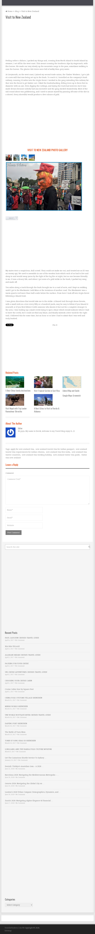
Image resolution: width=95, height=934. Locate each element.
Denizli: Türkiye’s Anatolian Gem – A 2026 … (24, 766)
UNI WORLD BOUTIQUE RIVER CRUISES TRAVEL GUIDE (28, 715)
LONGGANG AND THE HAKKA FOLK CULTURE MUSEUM (28, 749)
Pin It (55, 325)
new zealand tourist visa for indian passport (55, 449)
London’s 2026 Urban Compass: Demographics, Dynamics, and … (33, 792)
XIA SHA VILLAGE (12, 646)
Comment (10, 473)
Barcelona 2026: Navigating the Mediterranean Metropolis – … (32, 775)
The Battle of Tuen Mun (15, 732)
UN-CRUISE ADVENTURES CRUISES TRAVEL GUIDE (26, 672)
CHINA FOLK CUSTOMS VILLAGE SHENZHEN (23, 698)
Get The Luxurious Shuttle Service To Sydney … (25, 758)
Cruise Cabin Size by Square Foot (19, 689)
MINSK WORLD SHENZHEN (16, 706)
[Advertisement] (47, 39)
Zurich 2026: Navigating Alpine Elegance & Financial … (29, 801)
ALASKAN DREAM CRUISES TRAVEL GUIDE (22, 655)
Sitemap (8, 931)
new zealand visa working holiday (37, 455)
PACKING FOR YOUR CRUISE (17, 663)
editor (20, 428)
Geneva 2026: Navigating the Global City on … (24, 783)
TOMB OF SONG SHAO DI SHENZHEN (20, 741)
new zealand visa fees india (58, 452)
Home (10, 11)
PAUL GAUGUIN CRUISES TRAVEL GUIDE (22, 638)
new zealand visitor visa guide (66, 455)
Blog (17, 11)
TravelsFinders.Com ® (14, 928)
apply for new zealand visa (22, 449)
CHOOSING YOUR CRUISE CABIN (18, 681)
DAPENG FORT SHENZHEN (16, 723)
